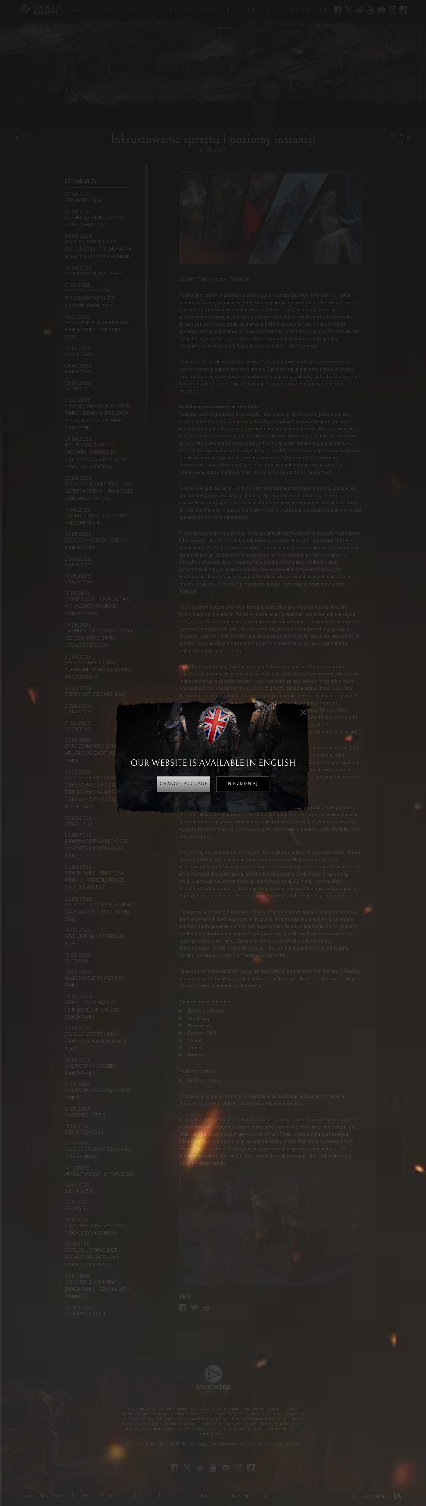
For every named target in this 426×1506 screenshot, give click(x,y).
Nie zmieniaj (242, 784)
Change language (183, 784)
